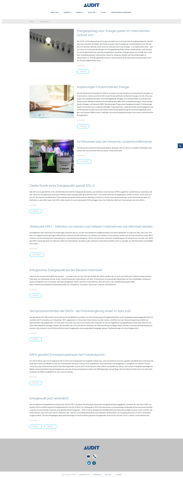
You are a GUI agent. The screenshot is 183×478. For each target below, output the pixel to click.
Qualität (92, 12)
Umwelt (79, 12)
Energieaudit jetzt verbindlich (49, 398)
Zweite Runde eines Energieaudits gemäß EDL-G (62, 185)
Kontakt (108, 474)
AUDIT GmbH (91, 4)
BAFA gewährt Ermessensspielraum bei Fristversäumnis (67, 354)
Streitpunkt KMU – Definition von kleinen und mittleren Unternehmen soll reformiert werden (91, 226)
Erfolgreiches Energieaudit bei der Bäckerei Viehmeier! (66, 270)
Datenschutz (84, 474)
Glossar (118, 474)
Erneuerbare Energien (121, 12)
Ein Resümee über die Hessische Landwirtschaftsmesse (114, 141)
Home (31, 21)
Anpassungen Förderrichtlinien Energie (103, 87)
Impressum (97, 474)
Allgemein (84, 162)
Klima (103, 12)
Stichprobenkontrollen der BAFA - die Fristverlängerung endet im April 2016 (80, 311)
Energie (67, 12)
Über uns (54, 12)
